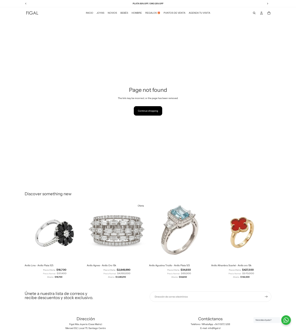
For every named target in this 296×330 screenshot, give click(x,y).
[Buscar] (254, 13)
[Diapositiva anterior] (30, 232)
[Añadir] (142, 257)
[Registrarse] (266, 296)
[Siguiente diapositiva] (80, 232)
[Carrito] (269, 13)
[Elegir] (79, 257)
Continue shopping (148, 110)
